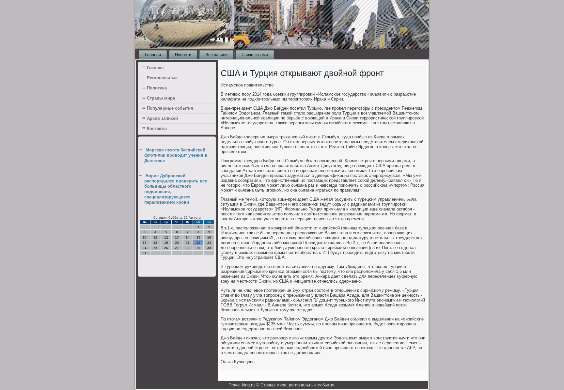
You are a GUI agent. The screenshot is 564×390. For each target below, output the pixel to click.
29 (198, 248)
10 (145, 237)
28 (188, 248)
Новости (183, 54)
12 (166, 237)
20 (177, 242)
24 (145, 248)
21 (188, 242)
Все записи (216, 54)
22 (198, 242)
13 (177, 237)
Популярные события (170, 108)
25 (155, 248)
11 (155, 237)
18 (155, 242)
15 (198, 237)
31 (145, 253)
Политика (157, 88)
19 (166, 242)
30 (209, 248)
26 (166, 248)
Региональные (162, 77)
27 (177, 248)
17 (145, 242)
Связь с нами (255, 54)
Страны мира (161, 98)
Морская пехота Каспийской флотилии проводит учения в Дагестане (175, 155)
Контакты (157, 128)
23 (209, 242)
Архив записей (162, 118)
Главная (153, 54)
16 (209, 237)
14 (188, 237)
